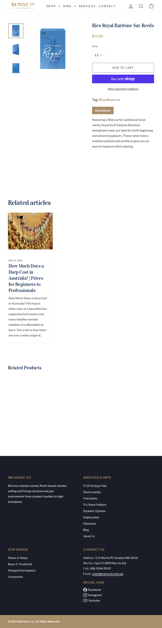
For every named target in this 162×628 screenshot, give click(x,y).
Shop (51, 6)
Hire (68, 6)
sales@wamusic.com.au (107, 573)
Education (89, 523)
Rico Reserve (109, 99)
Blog (86, 530)
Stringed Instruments (22, 570)
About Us (89, 536)
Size (95, 46)
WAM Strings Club (94, 486)
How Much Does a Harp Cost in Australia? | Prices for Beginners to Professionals (26, 278)
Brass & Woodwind (20, 564)
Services (87, 6)
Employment (91, 517)
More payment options (123, 89)
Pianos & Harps (18, 558)
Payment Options (94, 511)
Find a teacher (92, 492)
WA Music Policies (94, 505)
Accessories (15, 577)
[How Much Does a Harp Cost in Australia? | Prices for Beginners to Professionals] (28, 231)
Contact (107, 6)
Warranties (90, 498)
